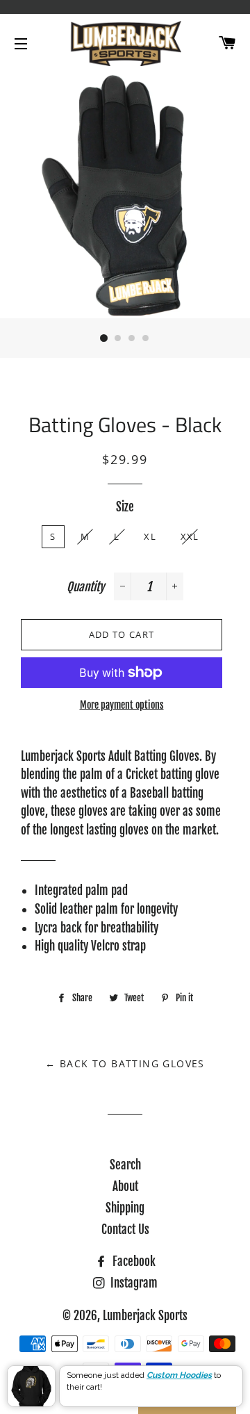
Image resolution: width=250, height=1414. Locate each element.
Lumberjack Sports (145, 1315)
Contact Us (125, 1229)
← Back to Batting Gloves (125, 1063)
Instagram (133, 1283)
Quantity (85, 586)
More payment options (122, 705)
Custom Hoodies (179, 1375)
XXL (190, 536)
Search (125, 1165)
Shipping (125, 1208)
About (125, 1186)
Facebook (133, 1261)
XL (150, 536)
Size (125, 507)
